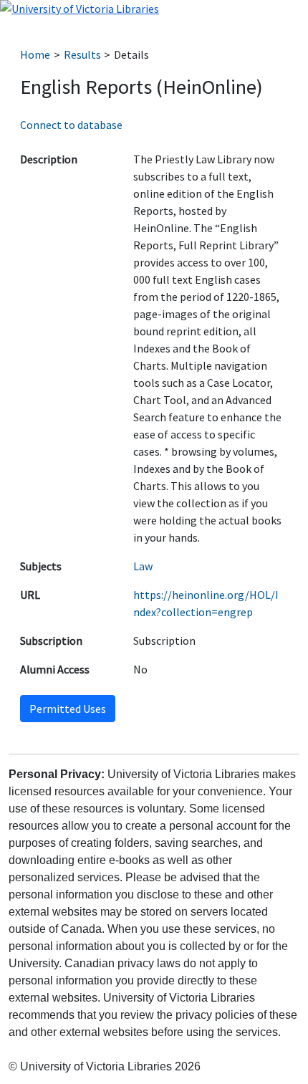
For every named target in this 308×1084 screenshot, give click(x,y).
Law (143, 566)
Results (82, 54)
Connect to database (71, 124)
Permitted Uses (67, 708)
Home (35, 54)
